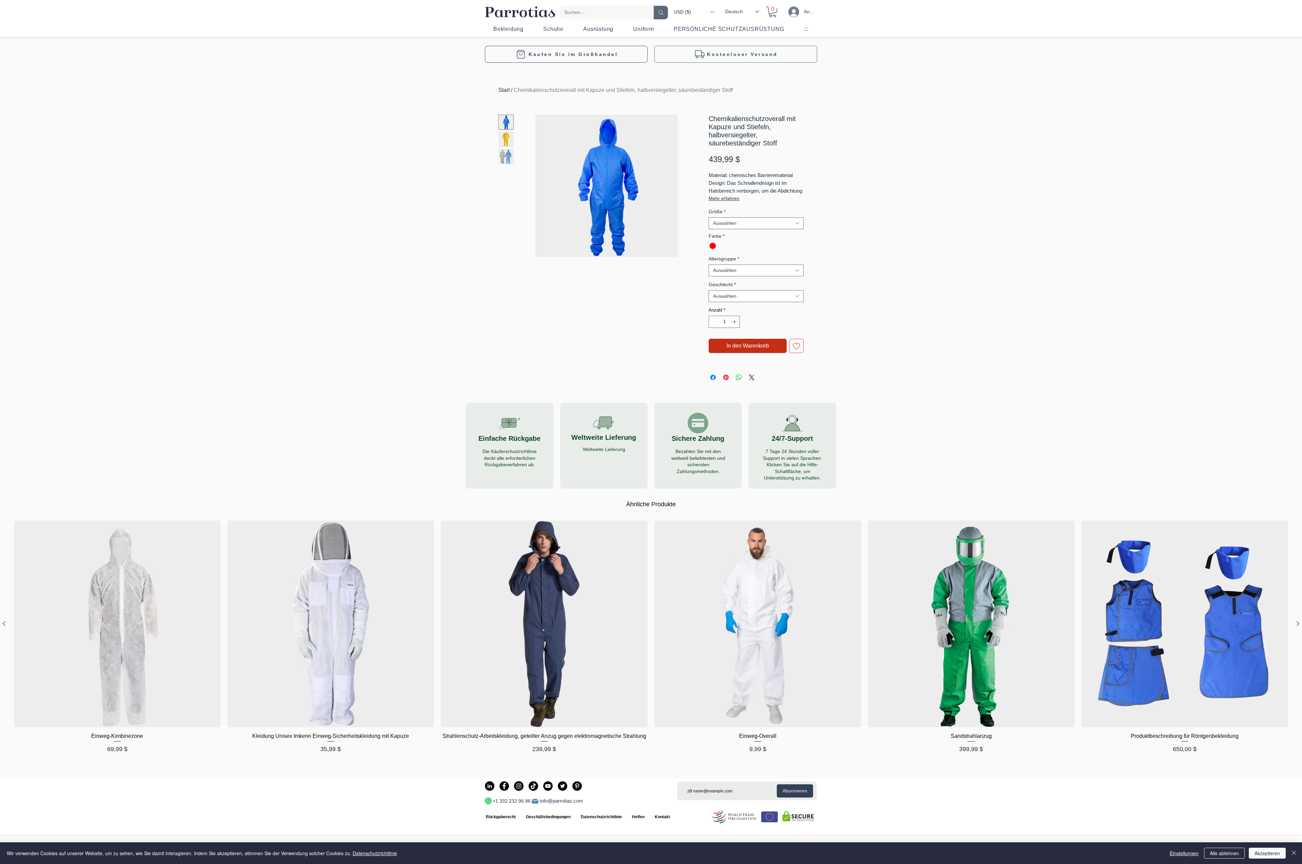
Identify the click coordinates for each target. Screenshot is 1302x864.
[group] (651, 640)
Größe (717, 211)
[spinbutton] (724, 322)
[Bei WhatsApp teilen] (739, 377)
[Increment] (735, 322)
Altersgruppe (724, 258)
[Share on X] (752, 377)
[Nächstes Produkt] (1298, 624)
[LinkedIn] (489, 786)
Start (504, 90)
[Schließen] (1294, 853)
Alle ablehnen (1224, 853)
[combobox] (756, 223)
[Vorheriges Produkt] (4, 624)
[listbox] (693, 12)
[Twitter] (562, 786)
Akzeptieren (1267, 853)
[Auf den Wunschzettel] (796, 346)
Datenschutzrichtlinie (375, 853)
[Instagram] (519, 786)
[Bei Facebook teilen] (713, 377)
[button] (693, 12)
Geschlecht (722, 284)
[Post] (535, 801)
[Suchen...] (661, 12)
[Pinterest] (577, 786)
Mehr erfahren (724, 198)
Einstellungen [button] (1184, 853)
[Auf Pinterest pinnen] (726, 377)
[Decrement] (714, 322)
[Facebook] (504, 786)
